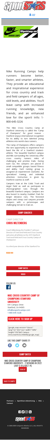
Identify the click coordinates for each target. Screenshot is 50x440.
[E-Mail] (24, 345)
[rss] (30, 412)
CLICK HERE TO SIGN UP (20, 319)
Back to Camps (9, 381)
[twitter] (23, 412)
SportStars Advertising (26, 401)
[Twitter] (17, 345)
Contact (10, 403)
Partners (10, 401)
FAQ (39, 401)
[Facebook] (10, 345)
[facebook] (19, 412)
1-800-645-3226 (14, 312)
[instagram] (26, 412)
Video (23, 274)
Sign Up (22, 369)
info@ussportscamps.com (19, 310)
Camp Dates (23, 268)
